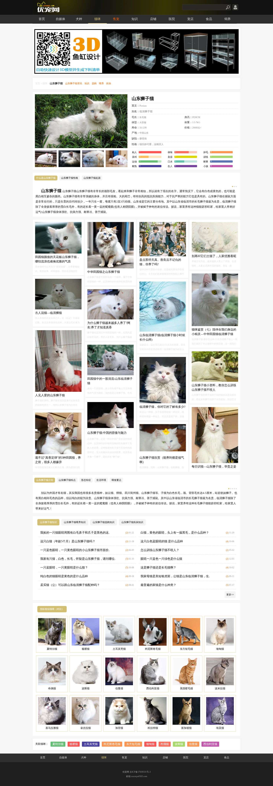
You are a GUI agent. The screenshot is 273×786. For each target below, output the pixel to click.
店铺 (153, 19)
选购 (94, 83)
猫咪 (97, 19)
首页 (42, 19)
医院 (172, 19)
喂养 (101, 83)
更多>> (230, 594)
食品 (209, 19)
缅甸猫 (150, 744)
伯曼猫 (193, 744)
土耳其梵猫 (91, 744)
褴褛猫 (73, 744)
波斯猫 (179, 744)
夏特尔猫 (58, 744)
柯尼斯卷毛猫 (112, 744)
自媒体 (60, 19)
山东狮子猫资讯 (73, 83)
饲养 (227, 19)
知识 (134, 19)
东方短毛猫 (133, 744)
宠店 (190, 19)
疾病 (108, 83)
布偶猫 (164, 744)
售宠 (116, 19)
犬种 (79, 19)
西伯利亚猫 (210, 744)
